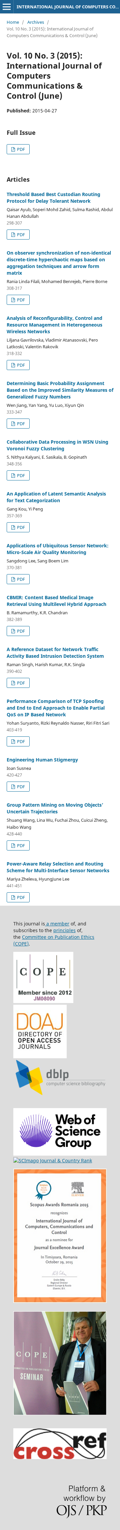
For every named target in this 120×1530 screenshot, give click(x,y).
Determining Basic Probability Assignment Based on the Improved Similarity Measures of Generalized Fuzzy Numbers (60, 390)
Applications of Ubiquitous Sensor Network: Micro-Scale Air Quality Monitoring (58, 548)
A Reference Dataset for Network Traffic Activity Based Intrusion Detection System (55, 652)
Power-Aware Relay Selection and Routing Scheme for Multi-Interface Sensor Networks (58, 867)
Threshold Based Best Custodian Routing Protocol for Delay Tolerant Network (53, 197)
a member (57, 923)
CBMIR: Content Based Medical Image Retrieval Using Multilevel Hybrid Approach (56, 600)
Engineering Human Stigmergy (42, 759)
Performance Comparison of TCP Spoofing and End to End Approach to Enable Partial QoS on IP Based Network (56, 708)
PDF (20, 149)
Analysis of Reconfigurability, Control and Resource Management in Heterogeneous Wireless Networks (54, 325)
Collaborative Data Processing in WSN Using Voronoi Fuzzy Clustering (57, 445)
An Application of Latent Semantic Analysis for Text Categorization (56, 497)
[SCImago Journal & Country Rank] (52, 1160)
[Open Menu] (6, 6)
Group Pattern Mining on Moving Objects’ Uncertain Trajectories (55, 808)
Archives (35, 22)
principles (64, 930)
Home (13, 22)
